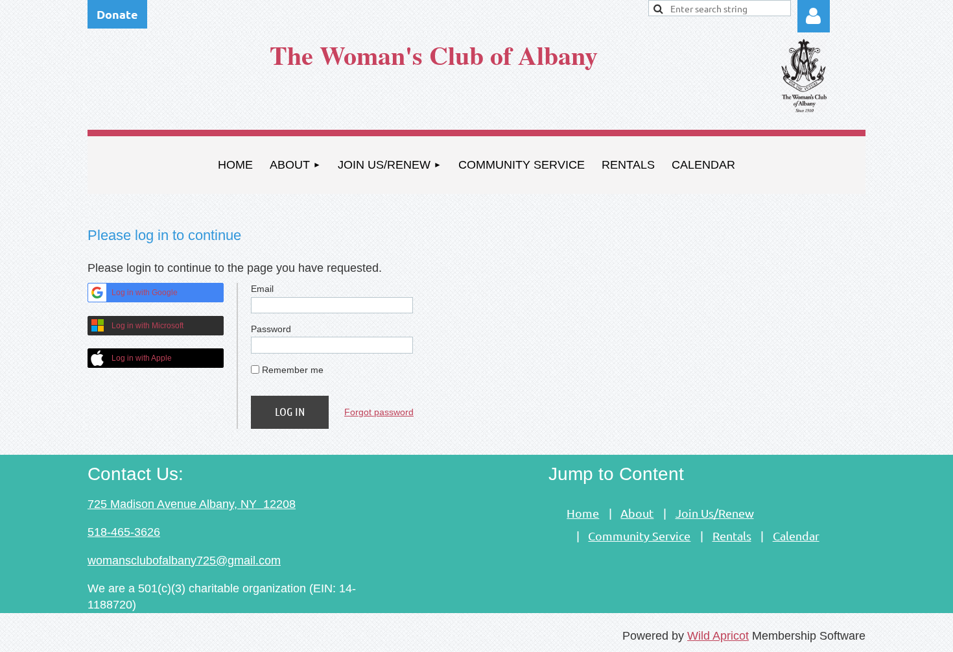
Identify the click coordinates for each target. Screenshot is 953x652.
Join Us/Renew (715, 513)
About (636, 513)
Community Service (639, 535)
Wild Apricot (718, 635)
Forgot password (379, 412)
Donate (117, 13)
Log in (813, 16)
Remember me (293, 370)
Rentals (731, 535)
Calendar (796, 535)
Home (583, 513)
